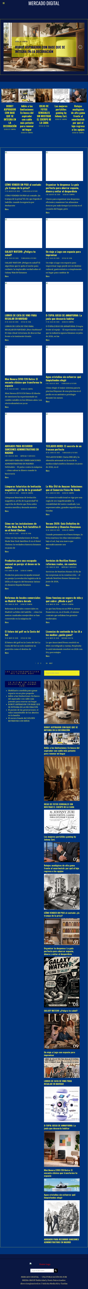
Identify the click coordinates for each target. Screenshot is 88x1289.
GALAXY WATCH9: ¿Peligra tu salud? (20, 253)
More (6, 209)
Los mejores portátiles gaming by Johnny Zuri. (61, 111)
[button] (77, 673)
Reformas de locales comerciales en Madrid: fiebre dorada (22, 599)
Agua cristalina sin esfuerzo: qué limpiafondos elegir (63, 378)
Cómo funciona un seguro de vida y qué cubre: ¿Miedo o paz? (64, 599)
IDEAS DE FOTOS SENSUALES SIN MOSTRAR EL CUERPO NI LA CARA (44, 114)
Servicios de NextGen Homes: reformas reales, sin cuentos (61, 562)
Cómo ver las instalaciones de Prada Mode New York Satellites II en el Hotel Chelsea (23, 527)
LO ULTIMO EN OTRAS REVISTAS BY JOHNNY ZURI (23, 684)
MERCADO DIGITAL (67, 638)
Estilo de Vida (44, 126)
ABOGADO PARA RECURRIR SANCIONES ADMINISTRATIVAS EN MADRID (22, 449)
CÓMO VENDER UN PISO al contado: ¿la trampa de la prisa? (23, 186)
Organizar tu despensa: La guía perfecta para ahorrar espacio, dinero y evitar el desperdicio (62, 188)
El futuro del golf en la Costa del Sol (22, 633)
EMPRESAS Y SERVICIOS (27, 456)
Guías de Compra (21, 41)
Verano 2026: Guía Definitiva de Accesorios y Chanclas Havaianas (63, 525)
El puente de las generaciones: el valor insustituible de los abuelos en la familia (23, 713)
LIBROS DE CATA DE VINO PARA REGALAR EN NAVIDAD (21, 316)
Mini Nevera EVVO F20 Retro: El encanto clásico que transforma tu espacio (23, 382)
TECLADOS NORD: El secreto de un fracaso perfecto (63, 447)
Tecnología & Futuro (30, 191)
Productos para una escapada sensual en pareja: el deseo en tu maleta (22, 564)
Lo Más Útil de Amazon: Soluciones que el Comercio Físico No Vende (64, 488)
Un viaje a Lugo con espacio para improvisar (63, 253)
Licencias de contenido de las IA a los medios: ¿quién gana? (64, 633)
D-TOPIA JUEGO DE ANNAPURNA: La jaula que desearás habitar (64, 316)
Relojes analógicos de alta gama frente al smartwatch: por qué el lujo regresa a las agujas (78, 117)
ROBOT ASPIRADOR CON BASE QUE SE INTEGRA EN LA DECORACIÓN (40, 49)
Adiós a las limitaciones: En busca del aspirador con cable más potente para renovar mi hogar (27, 117)
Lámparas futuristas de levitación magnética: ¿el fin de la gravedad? (23, 488)
